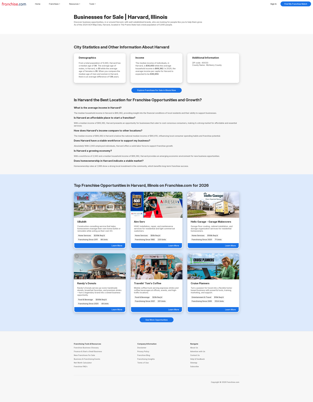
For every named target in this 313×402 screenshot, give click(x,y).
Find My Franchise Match (295, 4)
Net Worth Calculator (83, 363)
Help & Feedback (197, 359)
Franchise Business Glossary (86, 348)
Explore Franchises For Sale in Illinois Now (156, 90)
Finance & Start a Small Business (88, 351)
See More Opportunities (156, 320)
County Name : (199, 65)
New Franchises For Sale (84, 355)
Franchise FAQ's (80, 366)
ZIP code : (197, 63)
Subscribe (194, 366)
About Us (194, 348)
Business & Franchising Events (87, 359)
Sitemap (193, 363)
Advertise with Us (197, 351)
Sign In (273, 4)
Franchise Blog (143, 355)
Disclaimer (141, 348)
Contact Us (195, 355)
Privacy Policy (143, 351)
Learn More (117, 245)
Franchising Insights (146, 359)
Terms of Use (143, 363)
